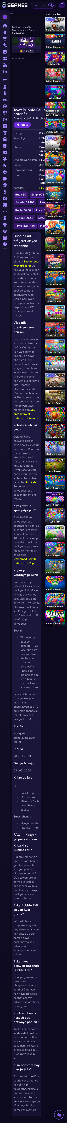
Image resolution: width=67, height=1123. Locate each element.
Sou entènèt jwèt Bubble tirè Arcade (26, 414)
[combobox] (43, 5)
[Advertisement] (38, 81)
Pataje (23, 125)
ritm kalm (31, 482)
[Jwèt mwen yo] (62, 5)
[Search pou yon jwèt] (50, 5)
